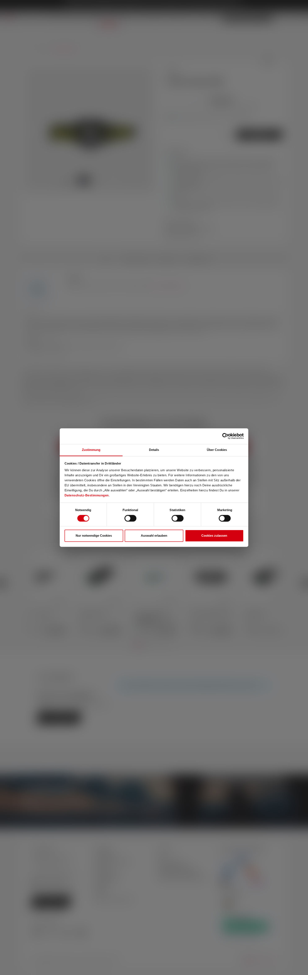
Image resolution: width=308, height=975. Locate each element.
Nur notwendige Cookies (94, 536)
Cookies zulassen (214, 536)
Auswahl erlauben (154, 536)
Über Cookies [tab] (217, 450)
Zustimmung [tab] (91, 450)
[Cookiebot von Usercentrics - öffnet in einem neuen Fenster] (225, 436)
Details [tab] (154, 450)
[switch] (130, 518)
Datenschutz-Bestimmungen (87, 495)
